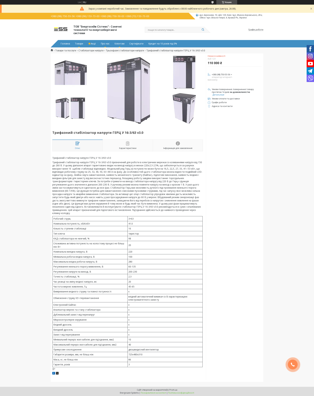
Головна (65, 43)
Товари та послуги (65, 50)
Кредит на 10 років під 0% (162, 43)
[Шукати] (203, 30)
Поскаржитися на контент (153, 392)
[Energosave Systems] (60, 29)
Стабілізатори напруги (91, 50)
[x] (57, 373)
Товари (79, 43)
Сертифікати (136, 43)
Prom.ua (173, 389)
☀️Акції (92, 43)
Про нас (105, 43)
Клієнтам (119, 43)
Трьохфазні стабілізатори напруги (125, 50)
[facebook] (53, 373)
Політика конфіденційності (181, 392)
